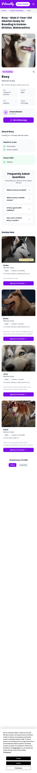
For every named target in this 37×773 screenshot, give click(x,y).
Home (4, 11)
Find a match (22, 4)
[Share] (33, 72)
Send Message (20, 120)
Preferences (18, 768)
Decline (18, 763)
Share (12, 465)
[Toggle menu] (33, 4)
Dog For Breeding (16, 11)
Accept (18, 758)
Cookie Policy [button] (16, 748)
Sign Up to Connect (17, 283)
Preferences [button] (7, 752)
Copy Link (23, 465)
